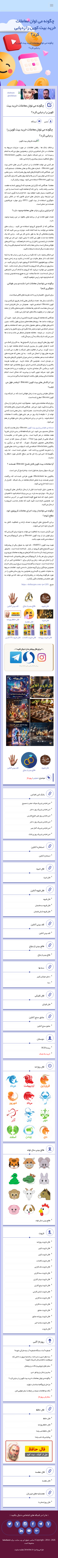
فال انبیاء (46, 877)
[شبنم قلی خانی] (12, 95)
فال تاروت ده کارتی (42, 1304)
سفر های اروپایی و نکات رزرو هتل (37, 1366)
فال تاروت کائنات (43, 1260)
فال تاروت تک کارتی (42, 1267)
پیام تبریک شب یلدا (42, 1437)
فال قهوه (46, 899)
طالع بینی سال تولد (42, 1220)
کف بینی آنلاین (44, 933)
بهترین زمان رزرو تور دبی (40, 1372)
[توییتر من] (10, 1524)
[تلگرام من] (41, 1524)
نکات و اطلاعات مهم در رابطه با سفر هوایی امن (32, 1390)
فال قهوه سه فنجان (42, 905)
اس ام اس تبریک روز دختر (40, 809)
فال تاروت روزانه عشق (41, 1316)
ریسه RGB (45, 1047)
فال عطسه (46, 1480)
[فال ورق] (18, 735)
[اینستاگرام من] (25, 1524)
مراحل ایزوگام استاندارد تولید (38, 1384)
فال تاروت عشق (43, 1310)
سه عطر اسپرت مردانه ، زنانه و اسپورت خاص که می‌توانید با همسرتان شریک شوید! (32, 1358)
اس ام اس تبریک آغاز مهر (40, 828)
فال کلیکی (46, 1004)
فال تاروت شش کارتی (41, 1291)
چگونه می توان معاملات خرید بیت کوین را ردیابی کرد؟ (35, 27)
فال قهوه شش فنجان (42, 911)
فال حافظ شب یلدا (43, 1431)
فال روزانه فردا (44, 1502)
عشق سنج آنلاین (43, 1026)
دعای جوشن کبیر (43, 976)
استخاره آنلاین (44, 856)
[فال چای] (42, 735)
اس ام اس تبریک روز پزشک (39, 834)
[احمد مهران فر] (46, 95)
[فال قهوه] (42, 711)
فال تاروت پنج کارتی (42, 1285)
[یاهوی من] (48, 1524)
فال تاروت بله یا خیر (42, 1322)
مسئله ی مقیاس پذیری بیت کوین (41, 427)
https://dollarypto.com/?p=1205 (35, 584)
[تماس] (17, 1524)
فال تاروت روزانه (43, 1242)
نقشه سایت (19, 1549)
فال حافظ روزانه (44, 1425)
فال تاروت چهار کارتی (41, 1279)
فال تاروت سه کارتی (42, 1273)
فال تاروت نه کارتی (42, 1298)
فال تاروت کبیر (44, 1248)
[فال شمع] (18, 711)
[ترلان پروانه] (29, 95)
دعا (48, 982)
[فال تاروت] (42, 688)
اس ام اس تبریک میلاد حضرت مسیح (36, 803)
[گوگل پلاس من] (37, 1531)
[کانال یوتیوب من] (29, 1531)
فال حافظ (46, 1418)
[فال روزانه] (18, 688)
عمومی (36, 778)
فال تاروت (46, 1329)
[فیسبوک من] (33, 1524)
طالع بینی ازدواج (44, 955)
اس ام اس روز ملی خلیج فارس (38, 815)
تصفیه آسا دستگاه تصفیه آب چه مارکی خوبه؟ (32, 1350)
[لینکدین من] (21, 1531)
